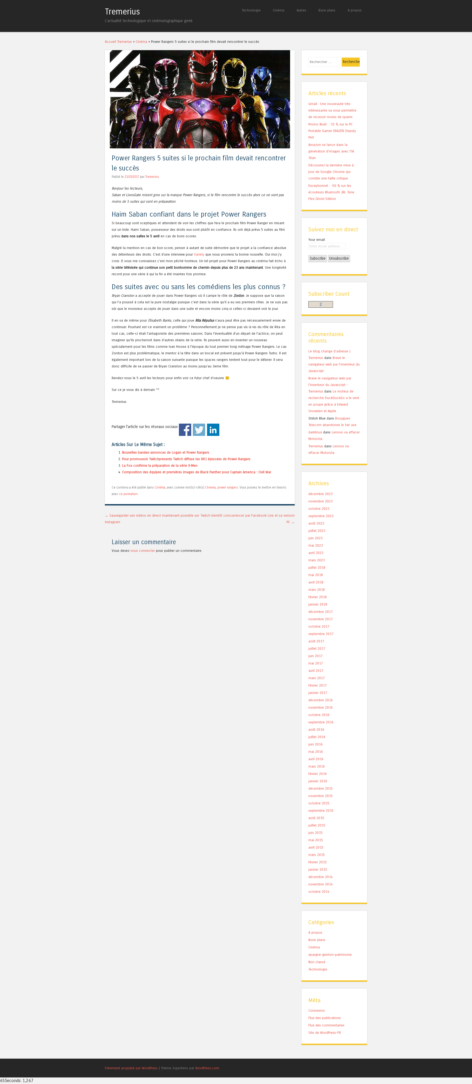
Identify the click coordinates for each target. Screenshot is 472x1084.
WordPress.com (207, 1068)
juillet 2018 (316, 567)
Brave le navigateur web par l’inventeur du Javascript (334, 364)
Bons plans (326, 10)
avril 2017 (315, 671)
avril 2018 (315, 582)
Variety (199, 254)
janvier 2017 (317, 693)
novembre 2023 (320, 501)
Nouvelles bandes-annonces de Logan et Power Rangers (165, 452)
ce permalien (128, 494)
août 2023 (316, 523)
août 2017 (316, 641)
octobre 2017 (318, 626)
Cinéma (278, 10)
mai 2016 (315, 752)
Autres (301, 10)
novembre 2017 (320, 619)
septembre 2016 (321, 722)
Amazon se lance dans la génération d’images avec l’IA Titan (331, 151)
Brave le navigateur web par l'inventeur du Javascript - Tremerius (329, 384)
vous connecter (143, 551)
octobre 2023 (318, 509)
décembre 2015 (320, 788)
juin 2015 (315, 833)
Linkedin (213, 430)
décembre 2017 (320, 612)
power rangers (227, 487)
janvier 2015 (317, 869)
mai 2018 (315, 575)
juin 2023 (315, 538)
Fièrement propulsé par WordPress (131, 1068)
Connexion (316, 1010)
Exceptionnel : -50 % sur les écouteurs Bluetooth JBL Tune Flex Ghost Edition (331, 192)
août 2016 (316, 729)
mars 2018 (316, 590)
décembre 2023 (320, 494)
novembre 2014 (320, 884)
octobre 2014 (318, 892)
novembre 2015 (320, 796)
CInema (210, 487)
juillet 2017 (316, 648)
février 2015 (317, 862)
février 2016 (317, 774)
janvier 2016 (317, 781)
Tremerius (122, 12)
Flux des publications (324, 1018)
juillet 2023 (316, 531)
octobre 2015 (318, 803)
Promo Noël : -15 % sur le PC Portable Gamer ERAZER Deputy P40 (332, 130)
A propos (355, 10)
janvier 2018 (317, 604)
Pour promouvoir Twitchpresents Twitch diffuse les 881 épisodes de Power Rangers (186, 459)
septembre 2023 (321, 516)
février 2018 (317, 597)
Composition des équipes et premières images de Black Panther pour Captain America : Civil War (196, 472)
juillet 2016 (316, 737)
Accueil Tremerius (118, 42)
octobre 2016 (318, 715)
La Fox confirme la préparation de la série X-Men (159, 465)
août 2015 (316, 818)
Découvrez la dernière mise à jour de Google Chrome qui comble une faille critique (331, 171)
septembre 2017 (321, 634)
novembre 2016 (320, 707)
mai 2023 (315, 545)
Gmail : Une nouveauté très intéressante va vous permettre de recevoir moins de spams (332, 110)
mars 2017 (316, 678)
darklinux (315, 432)
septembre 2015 (321, 810)
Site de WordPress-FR (324, 1033)
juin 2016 (315, 744)
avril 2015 (315, 847)
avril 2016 (315, 759)
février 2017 (317, 685)
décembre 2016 (320, 700)
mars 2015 (316, 855)
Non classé (316, 962)
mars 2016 (316, 766)
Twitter (199, 430)
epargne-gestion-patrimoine (330, 955)
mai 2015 (315, 840)
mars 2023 (316, 560)
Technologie (251, 10)
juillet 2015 (316, 825)
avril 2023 (315, 553)
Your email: (317, 240)
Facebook (185, 430)
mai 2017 (315, 663)
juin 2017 (315, 656)
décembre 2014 (320, 877)
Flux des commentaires (326, 1025)
